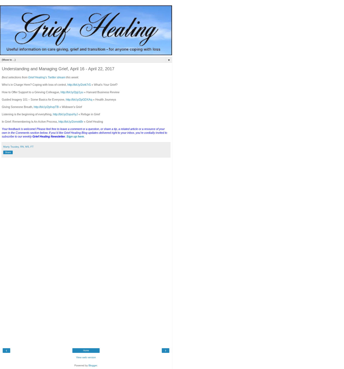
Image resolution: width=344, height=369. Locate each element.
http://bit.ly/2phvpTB (46, 106)
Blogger (93, 365)
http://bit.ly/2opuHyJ (65, 114)
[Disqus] (86, 204)
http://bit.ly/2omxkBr (70, 121)
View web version (86, 357)
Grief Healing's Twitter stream (46, 77)
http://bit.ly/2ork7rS (79, 84)
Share (8, 152)
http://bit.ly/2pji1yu (72, 92)
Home (86, 350)
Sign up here (75, 136)
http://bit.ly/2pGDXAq (79, 99)
